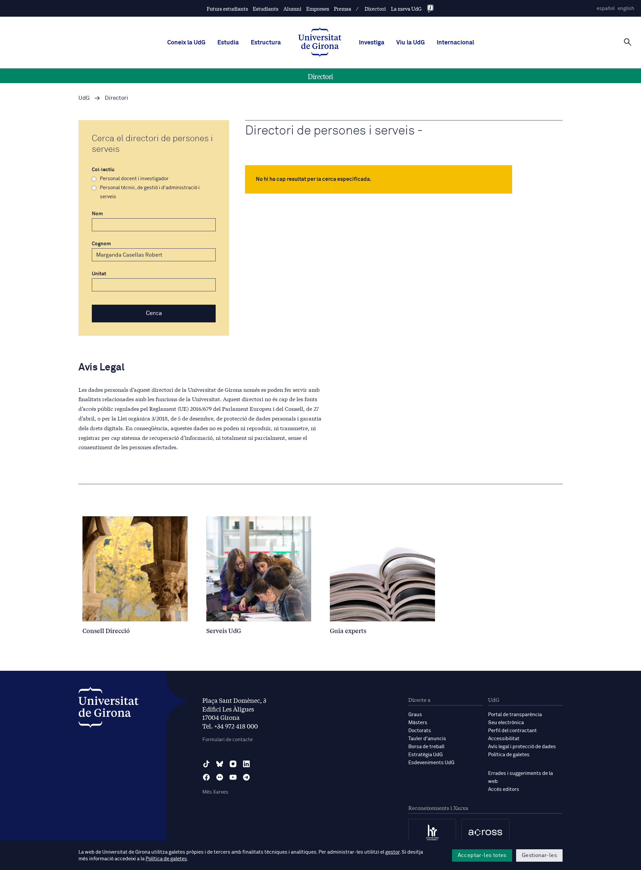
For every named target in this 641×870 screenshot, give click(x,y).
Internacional (455, 43)
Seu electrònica (506, 722)
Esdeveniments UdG (431, 762)
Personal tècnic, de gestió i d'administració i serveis (150, 192)
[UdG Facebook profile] (206, 777)
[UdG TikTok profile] (206, 764)
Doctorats (419, 730)
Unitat (99, 273)
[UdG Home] (320, 42)
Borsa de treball (426, 746)
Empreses (317, 8)
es (606, 8)
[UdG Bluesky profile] (220, 764)
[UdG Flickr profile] (220, 777)
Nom (97, 213)
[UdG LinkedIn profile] (246, 764)
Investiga (371, 43)
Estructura (266, 43)
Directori (375, 8)
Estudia (228, 43)
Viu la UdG (410, 43)
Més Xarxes (215, 792)
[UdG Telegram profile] (246, 777)
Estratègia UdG (425, 754)
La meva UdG (406, 8)
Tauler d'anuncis (427, 738)
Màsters (417, 722)
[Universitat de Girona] (108, 709)
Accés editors (503, 789)
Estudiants (265, 8)
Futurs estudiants (227, 8)
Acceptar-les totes (482, 855)
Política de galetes (508, 754)
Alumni (292, 8)
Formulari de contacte (227, 739)
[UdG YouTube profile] (233, 777)
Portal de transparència (515, 714)
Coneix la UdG (186, 43)
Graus (415, 714)
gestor (392, 852)
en (626, 8)
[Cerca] (627, 42)
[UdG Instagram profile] (233, 764)
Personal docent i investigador (134, 178)
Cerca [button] (154, 313)
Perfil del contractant (512, 730)
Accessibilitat (503, 738)
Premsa (342, 8)
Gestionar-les (539, 855)
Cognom (101, 243)
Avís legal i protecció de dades (522, 746)
